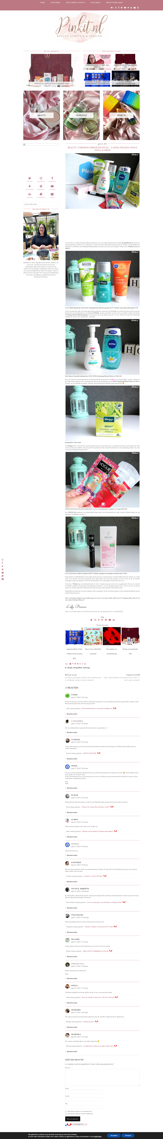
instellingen (97, 1137)
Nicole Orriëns (80, 888)
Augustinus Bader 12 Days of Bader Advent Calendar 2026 (74, 653)
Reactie (68, 1068)
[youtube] (125, 7)
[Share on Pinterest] (78, 664)
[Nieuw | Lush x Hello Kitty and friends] (93, 636)
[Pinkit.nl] (81, 23)
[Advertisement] (102, 224)
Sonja (74, 985)
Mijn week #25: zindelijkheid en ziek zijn (95, 951)
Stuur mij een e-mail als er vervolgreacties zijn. (80, 1111)
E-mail (67, 1096)
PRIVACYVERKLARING (114, 2)
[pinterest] (122, 7)
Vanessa (75, 739)
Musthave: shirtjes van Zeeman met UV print (99, 927)
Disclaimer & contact (75, 2)
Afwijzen (128, 1135)
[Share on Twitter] (75, 664)
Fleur (74, 795)
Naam (67, 1088)
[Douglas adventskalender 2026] (130, 636)
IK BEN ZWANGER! (89, 753)
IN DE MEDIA (95, 2)
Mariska (76, 1034)
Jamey (74, 819)
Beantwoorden (72, 714)
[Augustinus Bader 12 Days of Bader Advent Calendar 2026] (74, 636)
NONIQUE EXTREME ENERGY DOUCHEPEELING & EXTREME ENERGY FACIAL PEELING (83, 677)
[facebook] (118, 7)
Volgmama (77, 915)
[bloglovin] (128, 7)
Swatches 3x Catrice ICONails (93, 876)
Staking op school (88, 1021)
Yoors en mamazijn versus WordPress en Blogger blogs (104, 902)
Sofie (74, 766)
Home (42, 2)
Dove (112, 379)
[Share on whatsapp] (82, 664)
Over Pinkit (55, 2)
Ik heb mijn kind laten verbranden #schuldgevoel (97, 708)
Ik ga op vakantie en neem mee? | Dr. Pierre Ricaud (98, 997)
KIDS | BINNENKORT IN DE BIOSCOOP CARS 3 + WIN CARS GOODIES (122, 677)
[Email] (135, 7)
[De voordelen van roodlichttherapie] (112, 636)
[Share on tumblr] (80, 664)
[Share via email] (70, 664)
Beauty (70, 667)
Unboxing (86, 667)
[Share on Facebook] (73, 664)
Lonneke (76, 862)
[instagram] (116, 7)
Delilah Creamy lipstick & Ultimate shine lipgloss (97, 831)
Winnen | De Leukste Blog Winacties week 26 (96, 807)
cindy (74, 694)
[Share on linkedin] (85, 664)
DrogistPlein (77, 667)
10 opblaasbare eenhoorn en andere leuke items (98, 1046)
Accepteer (113, 1135)
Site (66, 1104)
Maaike (75, 939)
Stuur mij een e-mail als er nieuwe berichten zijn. (80, 1113)
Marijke (76, 1010)
